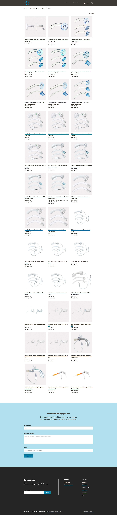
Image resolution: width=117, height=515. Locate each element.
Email (25, 447)
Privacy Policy (58, 511)
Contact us (84, 492)
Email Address (28, 490)
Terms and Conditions (50, 511)
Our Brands (85, 490)
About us (75, 3)
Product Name (28, 425)
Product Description (29, 433)
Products (66, 3)
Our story (84, 482)
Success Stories (85, 487)
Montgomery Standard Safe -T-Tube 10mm (35, 39)
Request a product (68, 484)
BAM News (84, 484)
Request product (28, 455)
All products (67, 482)
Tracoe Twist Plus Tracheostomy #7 (79, 261)
